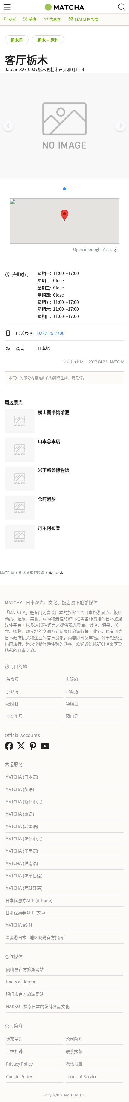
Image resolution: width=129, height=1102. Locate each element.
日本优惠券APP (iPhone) (28, 900)
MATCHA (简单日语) (24, 876)
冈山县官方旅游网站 (25, 969)
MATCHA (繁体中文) (24, 801)
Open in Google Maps (92, 249)
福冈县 (12, 704)
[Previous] (8, 125)
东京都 (12, 679)
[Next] (120, 125)
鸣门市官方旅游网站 (25, 994)
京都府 (12, 691)
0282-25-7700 (51, 333)
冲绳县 (72, 704)
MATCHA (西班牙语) (24, 888)
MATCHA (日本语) (21, 777)
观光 (12, 19)
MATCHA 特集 (87, 19)
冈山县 (72, 716)
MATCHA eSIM (18, 925)
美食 (33, 19)
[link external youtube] (46, 747)
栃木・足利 (48, 40)
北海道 (72, 691)
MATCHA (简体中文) (24, 839)
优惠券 (55, 19)
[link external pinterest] (34, 747)
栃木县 (16, 40)
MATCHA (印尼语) (21, 851)
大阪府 (72, 679)
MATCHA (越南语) (21, 863)
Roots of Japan (20, 982)
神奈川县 (14, 716)
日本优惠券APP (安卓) (26, 913)
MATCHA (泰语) (19, 814)
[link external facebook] (10, 747)
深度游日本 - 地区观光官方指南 (34, 937)
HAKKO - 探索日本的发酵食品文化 (38, 1006)
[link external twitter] (22, 747)
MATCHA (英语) (19, 789)
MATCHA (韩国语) (21, 826)
